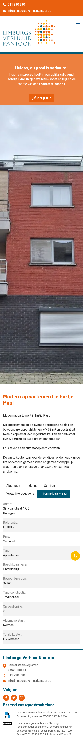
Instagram (22, 698)
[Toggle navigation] (77, 22)
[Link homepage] (29, 33)
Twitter (14, 698)
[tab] (13, 486)
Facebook (6, 698)
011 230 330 (16, 4)
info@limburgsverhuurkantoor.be (29, 11)
